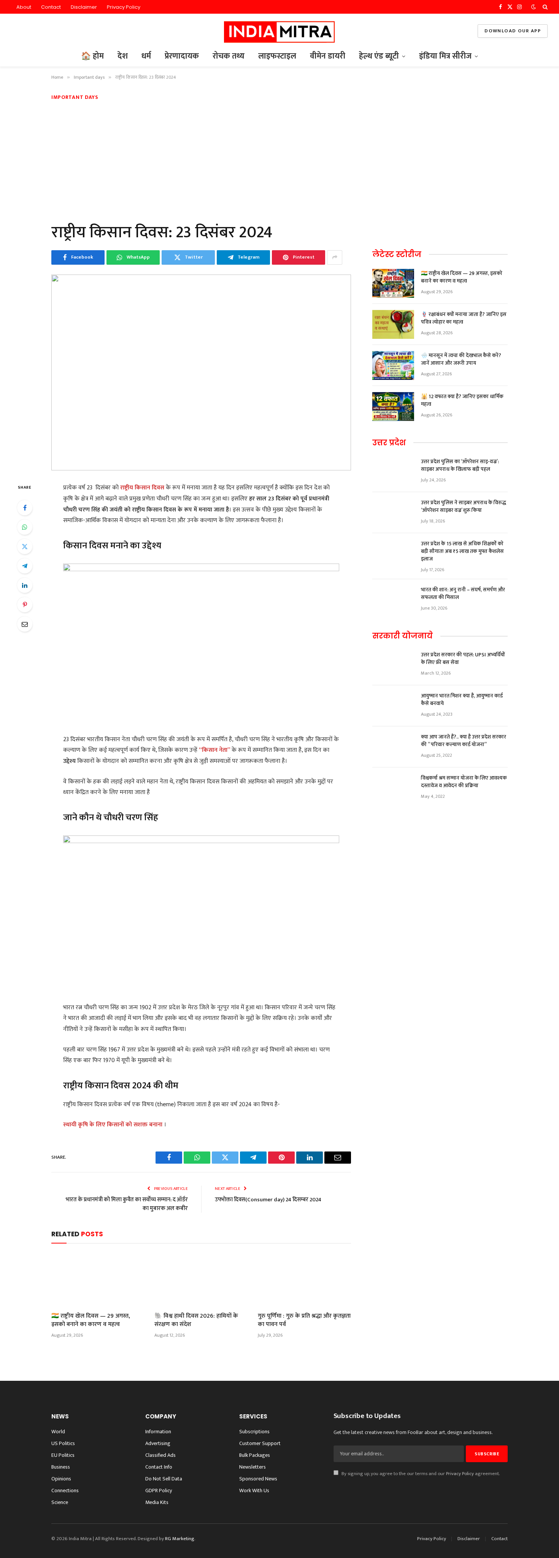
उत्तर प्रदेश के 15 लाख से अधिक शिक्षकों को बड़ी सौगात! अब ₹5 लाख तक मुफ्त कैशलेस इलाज (462, 551)
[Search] (544, 7)
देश (123, 56)
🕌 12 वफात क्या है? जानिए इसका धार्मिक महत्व (462, 400)
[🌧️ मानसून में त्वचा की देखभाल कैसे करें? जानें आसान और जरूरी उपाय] (393, 365)
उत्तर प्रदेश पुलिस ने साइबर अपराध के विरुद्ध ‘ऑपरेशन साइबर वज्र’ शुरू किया (463, 506)
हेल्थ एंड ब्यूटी (379, 56)
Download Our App (512, 31)
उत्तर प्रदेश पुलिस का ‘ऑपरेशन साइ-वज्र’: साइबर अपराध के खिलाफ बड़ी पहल (460, 465)
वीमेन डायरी (327, 56)
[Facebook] (24, 507)
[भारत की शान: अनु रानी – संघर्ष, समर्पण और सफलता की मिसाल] (393, 599)
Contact (51, 7)
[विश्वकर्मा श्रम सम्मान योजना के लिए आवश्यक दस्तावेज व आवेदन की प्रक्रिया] (393, 787)
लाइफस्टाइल (277, 56)
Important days (74, 97)
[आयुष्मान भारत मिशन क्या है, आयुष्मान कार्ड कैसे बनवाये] (393, 705)
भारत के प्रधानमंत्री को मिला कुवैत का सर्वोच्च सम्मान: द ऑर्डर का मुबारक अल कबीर (127, 1204)
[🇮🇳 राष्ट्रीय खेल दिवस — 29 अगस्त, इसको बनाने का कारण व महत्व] (98, 1279)
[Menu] (16, 31)
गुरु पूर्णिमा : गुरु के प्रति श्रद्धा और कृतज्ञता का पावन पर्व (304, 1320)
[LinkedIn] (24, 585)
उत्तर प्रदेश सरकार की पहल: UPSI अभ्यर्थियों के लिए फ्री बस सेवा (463, 658)
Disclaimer (84, 7)
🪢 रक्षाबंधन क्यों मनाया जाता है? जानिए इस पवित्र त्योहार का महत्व (464, 318)
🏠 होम (92, 56)
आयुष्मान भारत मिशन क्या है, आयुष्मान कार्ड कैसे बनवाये (462, 699)
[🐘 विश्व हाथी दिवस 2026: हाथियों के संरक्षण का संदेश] (201, 1279)
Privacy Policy (123, 7)
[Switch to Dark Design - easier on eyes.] (533, 7)
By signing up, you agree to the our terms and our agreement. (420, 1474)
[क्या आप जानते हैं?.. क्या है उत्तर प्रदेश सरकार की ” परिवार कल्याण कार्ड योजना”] (393, 746)
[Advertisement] (279, 160)
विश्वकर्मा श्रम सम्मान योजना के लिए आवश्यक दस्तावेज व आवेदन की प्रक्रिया (464, 781)
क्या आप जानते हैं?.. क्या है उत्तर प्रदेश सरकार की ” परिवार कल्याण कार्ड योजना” (463, 740)
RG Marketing (179, 1538)
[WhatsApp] (24, 527)
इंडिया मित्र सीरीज (445, 56)
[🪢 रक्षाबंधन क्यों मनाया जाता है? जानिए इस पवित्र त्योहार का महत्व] (393, 324)
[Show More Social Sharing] (334, 257)
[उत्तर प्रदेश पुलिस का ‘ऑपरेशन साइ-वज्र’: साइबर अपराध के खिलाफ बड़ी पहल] (393, 471)
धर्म (146, 56)
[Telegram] (24, 565)
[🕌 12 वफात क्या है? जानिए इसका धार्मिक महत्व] (393, 406)
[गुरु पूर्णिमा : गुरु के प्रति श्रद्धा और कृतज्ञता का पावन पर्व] (304, 1279)
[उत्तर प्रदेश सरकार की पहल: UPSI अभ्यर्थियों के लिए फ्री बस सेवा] (393, 664)
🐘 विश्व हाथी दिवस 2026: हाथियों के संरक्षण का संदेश (196, 1320)
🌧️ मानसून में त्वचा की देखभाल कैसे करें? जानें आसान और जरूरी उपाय (461, 359)
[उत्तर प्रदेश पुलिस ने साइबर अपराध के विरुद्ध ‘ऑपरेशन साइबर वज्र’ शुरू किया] (393, 512)
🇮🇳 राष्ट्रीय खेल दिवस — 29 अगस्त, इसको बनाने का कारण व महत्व (90, 1320)
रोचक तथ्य (229, 56)
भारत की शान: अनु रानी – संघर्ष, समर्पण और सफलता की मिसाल (463, 593)
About (23, 7)
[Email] (24, 624)
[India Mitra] (279, 31)
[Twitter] (24, 546)
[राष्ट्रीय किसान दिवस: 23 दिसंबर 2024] (201, 372)
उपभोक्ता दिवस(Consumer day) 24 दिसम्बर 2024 (268, 1199)
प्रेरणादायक (182, 56)
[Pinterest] (24, 604)
